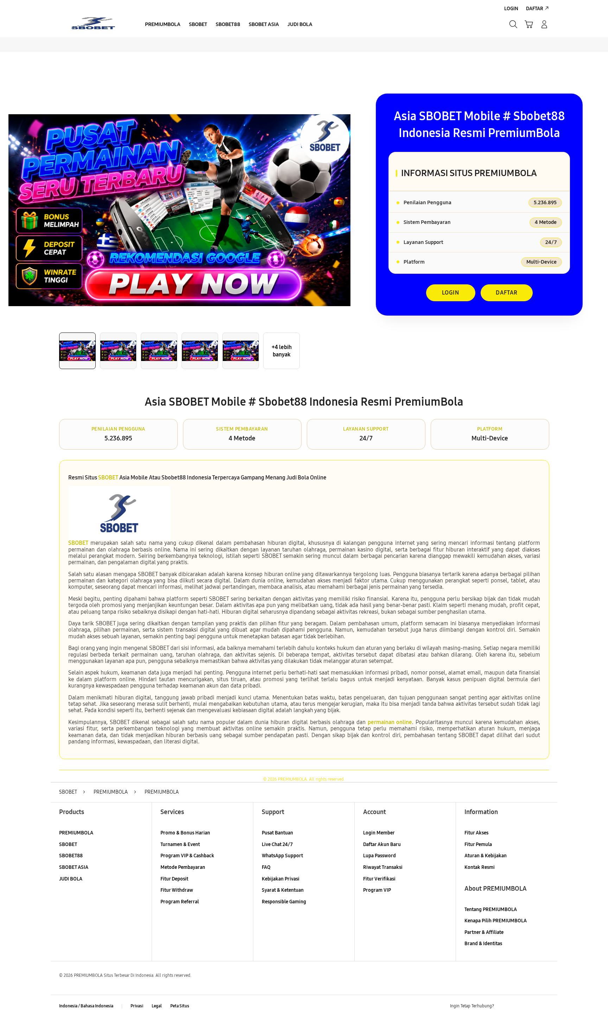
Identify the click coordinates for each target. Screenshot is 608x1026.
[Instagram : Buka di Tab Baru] (531, 1006)
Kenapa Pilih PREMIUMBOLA (495, 921)
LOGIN (450, 292)
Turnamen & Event (180, 844)
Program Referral (179, 902)
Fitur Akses (476, 833)
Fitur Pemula (478, 844)
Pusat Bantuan (277, 833)
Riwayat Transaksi (383, 867)
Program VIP (377, 890)
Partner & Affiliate (484, 932)
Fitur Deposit (174, 879)
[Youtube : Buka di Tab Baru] (544, 1006)
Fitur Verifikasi (379, 879)
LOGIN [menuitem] (511, 9)
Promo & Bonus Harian (185, 833)
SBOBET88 (71, 856)
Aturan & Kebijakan (485, 856)
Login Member (379, 833)
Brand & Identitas (483, 944)
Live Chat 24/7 (277, 844)
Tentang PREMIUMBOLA (490, 909)
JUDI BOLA (70, 879)
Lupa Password (379, 856)
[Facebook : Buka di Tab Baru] (503, 1006)
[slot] (92, 24)
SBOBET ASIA (73, 867)
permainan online (390, 722)
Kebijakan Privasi (280, 879)
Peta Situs (179, 1006)
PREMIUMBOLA (76, 833)
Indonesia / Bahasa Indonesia (86, 1006)
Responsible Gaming (284, 902)
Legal (157, 1006)
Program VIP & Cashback (187, 856)
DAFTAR (507, 292)
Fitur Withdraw (176, 890)
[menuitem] (163, 25)
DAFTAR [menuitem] (534, 9)
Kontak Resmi (479, 867)
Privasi (137, 1006)
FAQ (266, 867)
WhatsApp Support (282, 856)
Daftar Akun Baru (382, 844)
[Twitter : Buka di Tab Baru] (517, 1006)
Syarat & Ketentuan (283, 890)
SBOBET (108, 477)
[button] (528, 24)
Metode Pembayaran (182, 867)
